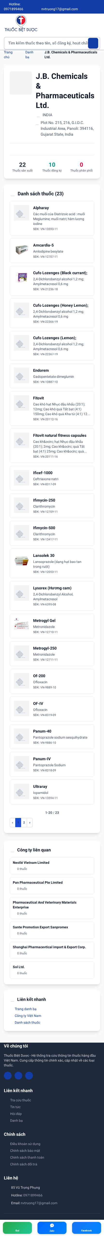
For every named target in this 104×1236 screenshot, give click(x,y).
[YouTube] (90, 6)
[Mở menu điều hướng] (96, 23)
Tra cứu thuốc (20, 1100)
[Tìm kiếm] (93, 43)
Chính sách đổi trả (23, 1164)
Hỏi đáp (16, 1114)
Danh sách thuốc (27, 1022)
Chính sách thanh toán (27, 1157)
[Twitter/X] (98, 6)
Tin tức (15, 1107)
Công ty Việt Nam (27, 1016)
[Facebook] (82, 6)
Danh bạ (16, 1120)
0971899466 (33, 1195)
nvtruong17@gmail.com (39, 1203)
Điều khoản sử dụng (25, 1144)
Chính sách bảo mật (25, 1151)
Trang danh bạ (25, 1009)
